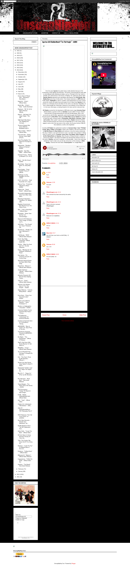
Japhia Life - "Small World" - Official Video (24, 190)
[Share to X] (63, 163)
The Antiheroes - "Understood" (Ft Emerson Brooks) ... (24, 317)
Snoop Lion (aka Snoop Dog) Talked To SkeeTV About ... (25, 364)
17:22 (57, 223)
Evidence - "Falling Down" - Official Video (25, 452)
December (21, 72)
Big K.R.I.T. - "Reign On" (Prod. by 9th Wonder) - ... (25, 375)
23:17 (54, 233)
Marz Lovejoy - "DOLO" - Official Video (25, 131)
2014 (18, 67)
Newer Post (46, 315)
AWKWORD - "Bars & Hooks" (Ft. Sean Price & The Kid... (25, 328)
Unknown (49, 182)
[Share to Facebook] (65, 163)
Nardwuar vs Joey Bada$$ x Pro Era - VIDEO (24, 176)
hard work (94, 163)
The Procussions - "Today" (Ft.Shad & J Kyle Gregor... (24, 391)
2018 (18, 58)
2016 (18, 62)
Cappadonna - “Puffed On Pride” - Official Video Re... (25, 460)
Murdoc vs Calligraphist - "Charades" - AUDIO (25, 306)
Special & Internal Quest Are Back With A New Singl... (24, 262)
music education (96, 172)
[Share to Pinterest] (67, 163)
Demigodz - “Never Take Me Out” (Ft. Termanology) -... (24, 215)
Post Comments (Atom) (68, 320)
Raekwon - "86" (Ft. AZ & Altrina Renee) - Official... (25, 110)
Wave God (49, 233)
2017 (18, 60)
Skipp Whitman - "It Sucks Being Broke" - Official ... (25, 291)
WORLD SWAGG (50, 223)
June (19, 86)
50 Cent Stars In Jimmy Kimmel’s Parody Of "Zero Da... (24, 436)
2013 (18, 70)
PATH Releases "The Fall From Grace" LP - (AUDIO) (25, 416)
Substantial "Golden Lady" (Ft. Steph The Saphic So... (25, 369)
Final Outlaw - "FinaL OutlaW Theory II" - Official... (24, 171)
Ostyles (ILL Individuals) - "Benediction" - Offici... (25, 404)
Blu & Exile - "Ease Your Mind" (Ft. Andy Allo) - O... (24, 165)
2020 (18, 53)
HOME (17, 33)
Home (64, 315)
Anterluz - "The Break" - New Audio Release (24, 465)
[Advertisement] (64, 298)
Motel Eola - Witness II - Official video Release (24, 266)
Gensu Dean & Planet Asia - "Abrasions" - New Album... (24, 97)
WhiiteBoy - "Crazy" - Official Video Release (24, 348)
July (19, 84)
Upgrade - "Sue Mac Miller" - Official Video (24, 151)
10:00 (57, 254)
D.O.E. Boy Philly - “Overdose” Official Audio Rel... (24, 240)
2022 (18, 50)
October (20, 77)
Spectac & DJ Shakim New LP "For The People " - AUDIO (24, 286)
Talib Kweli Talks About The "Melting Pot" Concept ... (24, 121)
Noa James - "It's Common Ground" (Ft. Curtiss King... (25, 256)
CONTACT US (56, 33)
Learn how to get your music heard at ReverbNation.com (25, 538)
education (94, 157)
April (19, 91)
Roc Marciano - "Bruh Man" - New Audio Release (24, 380)
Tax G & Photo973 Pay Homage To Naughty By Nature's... (25, 353)
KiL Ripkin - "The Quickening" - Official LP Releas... (24, 338)
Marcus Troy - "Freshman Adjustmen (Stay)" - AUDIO (25, 185)
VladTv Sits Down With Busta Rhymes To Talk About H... (25, 344)
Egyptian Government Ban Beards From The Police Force (25, 205)
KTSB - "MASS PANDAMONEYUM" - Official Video (24, 396)
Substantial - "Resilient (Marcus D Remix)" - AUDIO (24, 147)
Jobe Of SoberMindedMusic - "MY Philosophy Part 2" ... (25, 410)
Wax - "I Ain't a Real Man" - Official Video (25, 210)
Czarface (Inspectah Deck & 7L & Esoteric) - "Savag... (25, 322)
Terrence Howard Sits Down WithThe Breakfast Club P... (24, 127)
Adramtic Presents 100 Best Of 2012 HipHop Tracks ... (24, 277)
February (21, 469)
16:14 (59, 202)
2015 (18, 65)
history (93, 169)
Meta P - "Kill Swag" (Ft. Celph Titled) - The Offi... (24, 116)
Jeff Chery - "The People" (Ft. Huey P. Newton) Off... (25, 226)
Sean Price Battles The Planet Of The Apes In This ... (24, 141)
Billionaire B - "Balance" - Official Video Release (25, 455)
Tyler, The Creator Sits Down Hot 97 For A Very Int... (25, 442)
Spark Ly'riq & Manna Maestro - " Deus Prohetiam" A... (24, 302)
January (20, 471)
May (19, 89)
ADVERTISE (44, 33)
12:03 (49, 172)
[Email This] (60, 163)
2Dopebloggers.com (51, 192)
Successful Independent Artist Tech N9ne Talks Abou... (25, 195)
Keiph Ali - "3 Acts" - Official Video (23, 102)
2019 (18, 55)
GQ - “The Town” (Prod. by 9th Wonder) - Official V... (24, 358)
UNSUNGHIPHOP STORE (30, 33)
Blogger (73, 563)
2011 (18, 477)
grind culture (95, 160)
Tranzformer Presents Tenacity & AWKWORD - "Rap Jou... (25, 333)
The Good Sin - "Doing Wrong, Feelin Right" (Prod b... (24, 136)
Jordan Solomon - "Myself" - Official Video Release (25, 271)
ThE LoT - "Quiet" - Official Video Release (24, 281)
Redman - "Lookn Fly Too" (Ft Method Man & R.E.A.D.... (25, 447)
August (20, 81)
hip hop (94, 166)
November (21, 74)
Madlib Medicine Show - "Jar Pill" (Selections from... (24, 427)
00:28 (53, 244)
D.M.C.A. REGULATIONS (71, 33)
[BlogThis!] (62, 163)
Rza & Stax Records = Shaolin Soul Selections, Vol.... (24, 422)
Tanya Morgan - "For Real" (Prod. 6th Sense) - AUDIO (25, 385)
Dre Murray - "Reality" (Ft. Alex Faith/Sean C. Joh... (25, 231)
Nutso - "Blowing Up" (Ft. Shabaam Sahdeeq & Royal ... (25, 251)
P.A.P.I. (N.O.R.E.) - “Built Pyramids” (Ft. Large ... (25, 180)
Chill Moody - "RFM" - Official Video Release (24, 235)
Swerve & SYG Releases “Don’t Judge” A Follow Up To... (25, 220)
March (20, 94)
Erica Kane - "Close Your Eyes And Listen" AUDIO (25, 297)
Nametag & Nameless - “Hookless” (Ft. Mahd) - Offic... (25, 200)
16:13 (59, 192)
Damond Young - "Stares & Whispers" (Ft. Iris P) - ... (25, 156)
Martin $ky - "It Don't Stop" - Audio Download (25, 106)
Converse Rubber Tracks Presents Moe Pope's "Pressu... (25, 311)
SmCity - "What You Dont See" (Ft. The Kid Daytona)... (25, 246)
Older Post (82, 315)
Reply (47, 177)
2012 (18, 474)
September (21, 79)
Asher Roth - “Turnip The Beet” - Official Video (25, 431)
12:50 (53, 182)
